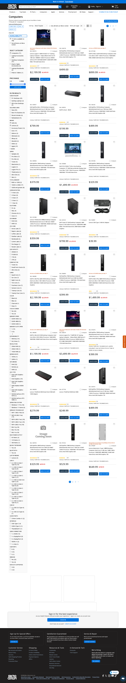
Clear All (11, 33)
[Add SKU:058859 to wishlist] (85, 254)
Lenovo (12, 29)
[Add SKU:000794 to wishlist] (55, 424)
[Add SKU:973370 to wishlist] (114, 311)
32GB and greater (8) (18, 187)
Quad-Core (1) (16, 275)
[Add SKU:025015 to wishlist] (114, 368)
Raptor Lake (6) (16, 231)
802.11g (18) (15, 427)
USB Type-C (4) (16, 523)
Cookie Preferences (80, 678)
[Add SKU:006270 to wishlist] (85, 311)
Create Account (70, 624)
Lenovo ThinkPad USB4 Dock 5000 (68, 392)
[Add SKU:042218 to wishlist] (85, 29)
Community (52, 650)
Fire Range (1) (16, 244)
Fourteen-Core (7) (17, 285)
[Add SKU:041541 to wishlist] (85, 198)
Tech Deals (69, 2)
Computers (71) (16, 53)
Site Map (51, 668)
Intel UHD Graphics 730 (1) (17, 390)
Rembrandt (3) (16, 239)
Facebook (103, 676)
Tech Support (74, 652)
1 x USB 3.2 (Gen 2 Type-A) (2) (17, 489)
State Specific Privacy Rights (53, 677)
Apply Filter (17, 87)
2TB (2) (14, 260)
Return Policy (12, 652)
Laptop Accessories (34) (17, 56)
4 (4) (13, 567)
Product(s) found (111, 21)
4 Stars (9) (15, 195)
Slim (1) (14, 177)
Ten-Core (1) (15, 283)
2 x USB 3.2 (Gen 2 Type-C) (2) (17, 493)
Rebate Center (53, 655)
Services (61, 12)
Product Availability (34, 652)
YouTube (112, 676)
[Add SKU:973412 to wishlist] (85, 424)
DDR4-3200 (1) (16, 324)
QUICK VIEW (34, 79)
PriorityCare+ (72, 12)
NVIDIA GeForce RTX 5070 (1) (18, 394)
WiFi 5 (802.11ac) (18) (18, 422)
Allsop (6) (14, 138)
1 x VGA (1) (15, 544)
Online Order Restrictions (36, 655)
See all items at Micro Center (18, 44)
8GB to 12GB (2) (17, 182)
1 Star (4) (14, 203)
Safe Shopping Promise (15, 657)
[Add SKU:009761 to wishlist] (85, 85)
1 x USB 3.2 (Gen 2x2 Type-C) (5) (18, 480)
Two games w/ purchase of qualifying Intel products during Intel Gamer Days (102, 443)
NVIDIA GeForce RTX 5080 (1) (18, 399)
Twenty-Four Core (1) (18, 293)
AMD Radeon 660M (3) (17, 386)
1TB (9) (14, 257)
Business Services (54, 663)
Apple (53, 12)
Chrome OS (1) (16, 213)
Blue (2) (14, 301)
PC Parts (33, 12)
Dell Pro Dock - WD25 (65, 110)
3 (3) (13, 331)
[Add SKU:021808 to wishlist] (55, 198)
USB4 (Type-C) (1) (17, 526)
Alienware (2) (15, 136)
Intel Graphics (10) (17, 379)
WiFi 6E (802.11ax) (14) (17, 416)
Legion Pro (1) (16, 169)
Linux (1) (14, 216)
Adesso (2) (15, 133)
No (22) (14, 311)
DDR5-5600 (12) (16, 319)
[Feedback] (124, 341)
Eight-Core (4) (16, 280)
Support (91, 12)
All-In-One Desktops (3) (18, 104)
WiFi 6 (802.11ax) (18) (18, 419)
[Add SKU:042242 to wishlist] (114, 85)
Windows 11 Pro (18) (18, 405)
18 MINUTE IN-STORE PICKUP (108, 12)
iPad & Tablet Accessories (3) (16, 65)
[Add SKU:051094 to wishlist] (114, 142)
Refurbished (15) (16, 118)
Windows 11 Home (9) (18, 407)
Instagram (109, 676)
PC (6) (13, 208)
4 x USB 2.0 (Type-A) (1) (18, 512)
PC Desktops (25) (17, 98)
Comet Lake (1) (16, 241)
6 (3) (13, 549)
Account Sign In (70, 678)
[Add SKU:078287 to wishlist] (114, 424)
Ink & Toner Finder (54, 657)
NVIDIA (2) (15, 367)
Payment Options (34, 657)
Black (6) (14, 298)
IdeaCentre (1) (16, 164)
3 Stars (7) (15, 198)
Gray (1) (14, 306)
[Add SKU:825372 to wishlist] (55, 29)
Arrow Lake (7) (16, 228)
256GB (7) (15, 252)
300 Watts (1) (16, 443)
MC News (83, 12)
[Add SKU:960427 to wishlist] (114, 254)
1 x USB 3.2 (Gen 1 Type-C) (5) (17, 472)
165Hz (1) (15, 357)
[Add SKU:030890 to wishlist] (85, 142)
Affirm (30, 659)
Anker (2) (14, 144)
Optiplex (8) (15, 154)
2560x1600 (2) (16, 346)
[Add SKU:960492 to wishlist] (55, 311)
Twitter (106, 676)
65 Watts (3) (15, 437)
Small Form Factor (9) (18, 267)
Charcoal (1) (15, 303)
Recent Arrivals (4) (17, 115)
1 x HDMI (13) (16, 534)
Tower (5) (15, 162)
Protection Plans (13, 661)
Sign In (63, 620)
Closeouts (73, 650)
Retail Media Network (55, 665)
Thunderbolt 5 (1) (17, 529)
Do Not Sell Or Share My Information (82, 677)
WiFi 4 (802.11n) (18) (18, 424)
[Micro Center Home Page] (12, 6)
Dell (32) (14, 123)
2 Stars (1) (15, 200)
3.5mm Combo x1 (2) (18, 518)
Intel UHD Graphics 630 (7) (17, 375)
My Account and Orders (15, 650)
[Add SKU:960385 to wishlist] (55, 254)
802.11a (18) (15, 432)
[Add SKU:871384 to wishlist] (114, 29)
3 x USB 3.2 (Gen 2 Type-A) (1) (17, 501)
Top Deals (22, 12)
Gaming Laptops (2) (18, 101)
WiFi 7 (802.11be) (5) (18, 412)
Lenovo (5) (15, 125)
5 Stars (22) (15, 192)
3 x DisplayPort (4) (17, 539)
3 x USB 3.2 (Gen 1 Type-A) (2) (17, 497)
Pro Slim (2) (15, 159)
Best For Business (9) (18, 112)
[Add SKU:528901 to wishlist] (114, 198)
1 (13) (13, 329)
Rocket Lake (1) (16, 247)
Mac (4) (14, 211)
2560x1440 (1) (16, 349)
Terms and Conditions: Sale (43, 678)
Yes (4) (14, 314)
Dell (21, 26)
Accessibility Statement (38, 677)
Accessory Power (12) (18, 128)
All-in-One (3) (15, 175)
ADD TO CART (45, 79)
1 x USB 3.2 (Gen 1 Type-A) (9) (17, 468)
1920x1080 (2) (16, 351)
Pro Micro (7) (16, 156)
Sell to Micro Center (54, 661)
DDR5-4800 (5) (16, 321)
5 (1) (13, 554)
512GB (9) (15, 254)
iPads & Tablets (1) (17, 73)
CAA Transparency (66, 677)
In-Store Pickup (33, 650)
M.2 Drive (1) (15, 341)
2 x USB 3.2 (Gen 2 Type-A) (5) (17, 484)
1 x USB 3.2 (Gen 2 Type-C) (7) (17, 476)
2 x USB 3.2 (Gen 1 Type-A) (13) (17, 463)
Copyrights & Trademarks (58, 678)
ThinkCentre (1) (16, 172)
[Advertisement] (46, 589)
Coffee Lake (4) (16, 234)
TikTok (115, 676)
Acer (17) (14, 131)
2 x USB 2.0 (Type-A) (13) (18, 508)
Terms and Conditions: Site (27, 678)
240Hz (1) (15, 359)
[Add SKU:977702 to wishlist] (85, 368)
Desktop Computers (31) (18, 60)
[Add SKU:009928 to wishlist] (55, 142)
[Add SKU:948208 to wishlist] (55, 368)
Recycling (11, 659)
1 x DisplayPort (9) (17, 536)
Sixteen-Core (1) (16, 288)
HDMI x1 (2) (15, 541)
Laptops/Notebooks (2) (18, 69)
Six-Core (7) (15, 277)
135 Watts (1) (16, 440)
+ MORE (12, 149)
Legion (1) (15, 167)
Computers (43, 12)
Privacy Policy (95, 677)
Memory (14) (15, 339)
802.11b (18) (15, 430)
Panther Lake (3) (17, 236)
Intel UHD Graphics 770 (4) (17, 382)
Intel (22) (14, 221)
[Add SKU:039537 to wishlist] (55, 85)
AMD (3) (14, 223)
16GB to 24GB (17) (17, 185)
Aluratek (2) (15, 141)
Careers (51, 659)
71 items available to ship (18, 39)
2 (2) (13, 570)
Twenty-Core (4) (16, 290)
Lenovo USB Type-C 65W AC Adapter (99, 222)
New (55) (14, 110)
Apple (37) (15, 146)
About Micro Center (26, 677)
